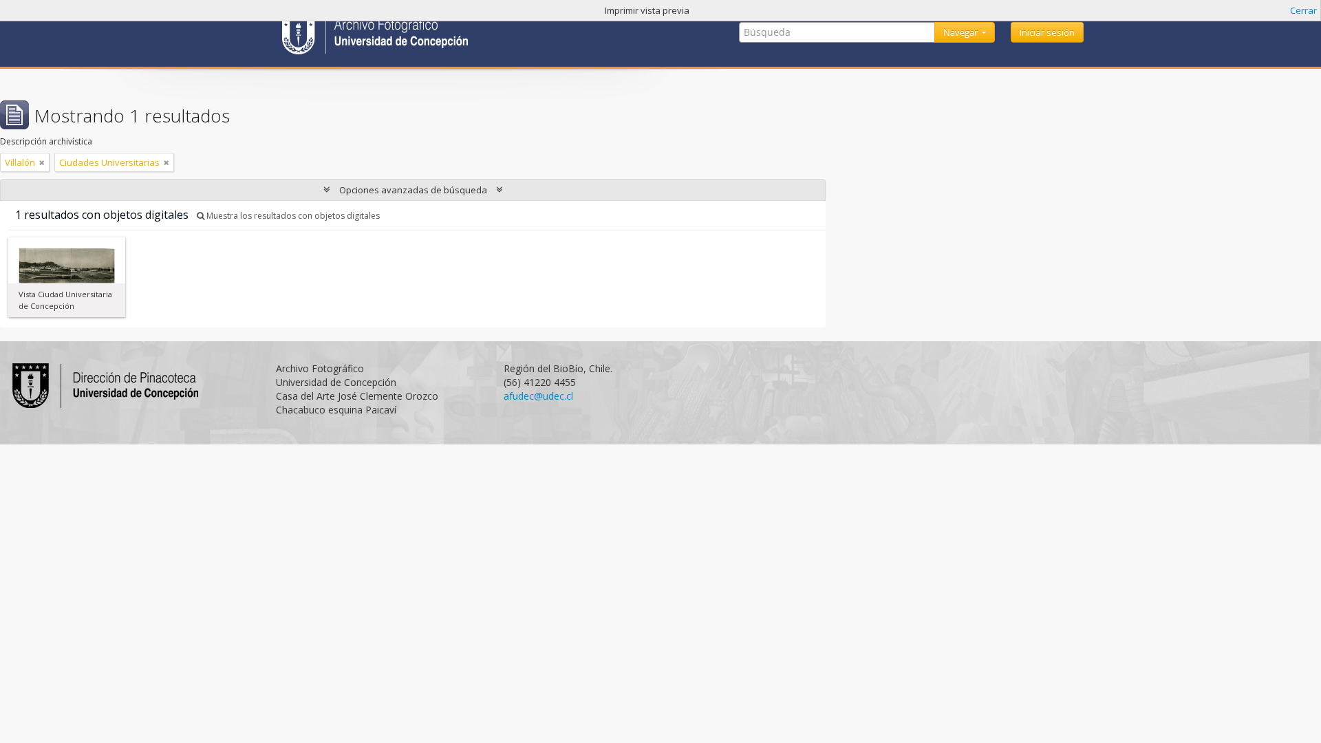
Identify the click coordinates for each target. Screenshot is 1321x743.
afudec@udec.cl (538, 395)
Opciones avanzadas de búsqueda (413, 190)
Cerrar (1303, 10)
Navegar (961, 32)
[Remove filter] (42, 162)
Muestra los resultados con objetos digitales (292, 216)
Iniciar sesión (1047, 32)
